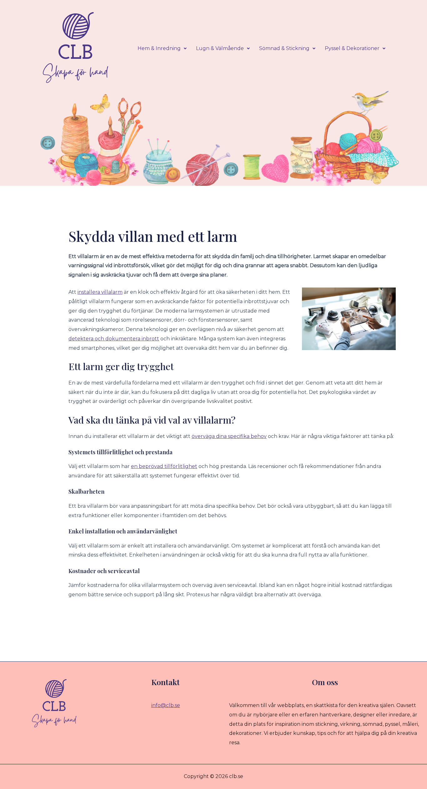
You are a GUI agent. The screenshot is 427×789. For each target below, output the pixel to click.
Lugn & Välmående (220, 48)
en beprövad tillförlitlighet (164, 466)
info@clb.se (165, 705)
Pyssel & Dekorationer (352, 48)
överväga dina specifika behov (229, 436)
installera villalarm (100, 292)
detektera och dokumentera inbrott (113, 339)
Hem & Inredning (159, 48)
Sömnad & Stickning (284, 48)
